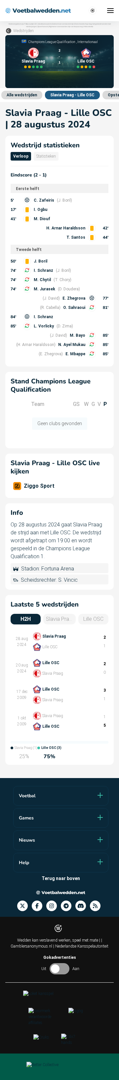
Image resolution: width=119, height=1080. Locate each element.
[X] (24, 906)
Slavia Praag (33, 61)
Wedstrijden (23, 30)
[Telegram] (68, 906)
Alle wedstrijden (22, 95)
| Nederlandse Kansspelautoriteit (80, 946)
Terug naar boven (61, 878)
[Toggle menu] (110, 10)
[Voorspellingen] (97, 906)
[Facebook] (39, 906)
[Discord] (82, 906)
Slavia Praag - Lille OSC (72, 95)
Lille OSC (86, 61)
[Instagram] (53, 906)
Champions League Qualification (52, 42)
